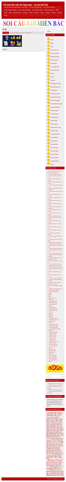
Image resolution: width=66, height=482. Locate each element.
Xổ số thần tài (53, 90)
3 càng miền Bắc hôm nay (54, 414)
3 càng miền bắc (54, 413)
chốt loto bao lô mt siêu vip (55, 243)
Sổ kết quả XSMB (54, 53)
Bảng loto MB (52, 349)
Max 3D (52, 73)
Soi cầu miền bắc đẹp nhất (35, 7)
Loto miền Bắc (53, 140)
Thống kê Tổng (54, 130)
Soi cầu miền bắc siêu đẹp (49, 7)
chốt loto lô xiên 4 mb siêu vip (55, 383)
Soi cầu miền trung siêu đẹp (10, 10)
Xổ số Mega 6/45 (53, 308)
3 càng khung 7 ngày (53, 412)
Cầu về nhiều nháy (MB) (56, 103)
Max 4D (52, 77)
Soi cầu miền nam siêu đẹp (24, 10)
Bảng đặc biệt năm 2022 (55, 433)
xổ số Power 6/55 (54, 70)
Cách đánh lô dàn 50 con (54, 436)
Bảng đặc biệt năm (55, 432)
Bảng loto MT (52, 352)
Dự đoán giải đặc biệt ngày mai (54, 457)
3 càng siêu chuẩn (53, 416)
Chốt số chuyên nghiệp (37, 10)
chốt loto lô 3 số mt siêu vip (55, 253)
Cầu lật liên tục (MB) (55, 97)
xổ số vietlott (53, 63)
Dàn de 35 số (55, 446)
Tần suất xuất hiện (54, 134)
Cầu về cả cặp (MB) (55, 100)
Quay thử (59, 12)
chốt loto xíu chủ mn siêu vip (55, 288)
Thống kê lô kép (54, 117)
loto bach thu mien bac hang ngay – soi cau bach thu (25, 4)
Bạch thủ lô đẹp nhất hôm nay (55, 429)
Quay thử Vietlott (54, 161)
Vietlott (31, 12)
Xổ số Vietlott (52, 307)
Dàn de (48, 443)
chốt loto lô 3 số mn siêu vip (55, 278)
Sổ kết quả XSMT (54, 60)
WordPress (54, 478)
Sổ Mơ (5, 15)
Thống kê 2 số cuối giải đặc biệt (54, 470)
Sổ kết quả (25, 12)
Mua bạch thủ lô (54, 465)
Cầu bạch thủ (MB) (55, 93)
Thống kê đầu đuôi (55, 107)
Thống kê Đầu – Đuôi (55, 127)
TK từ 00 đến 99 (54, 137)
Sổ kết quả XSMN (54, 56)
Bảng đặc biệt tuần (52, 435)
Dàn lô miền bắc (52, 453)
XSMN (5, 12)
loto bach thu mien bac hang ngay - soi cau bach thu (20, 32)
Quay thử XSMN (54, 154)
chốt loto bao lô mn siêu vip (55, 267)
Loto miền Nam (54, 144)
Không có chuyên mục (54, 461)
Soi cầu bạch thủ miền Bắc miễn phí (53, 467)
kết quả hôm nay (54, 50)
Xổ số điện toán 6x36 (55, 83)
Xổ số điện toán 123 (55, 87)
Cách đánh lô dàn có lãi (54, 438)
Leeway (61, 478)
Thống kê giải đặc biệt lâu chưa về (55, 474)
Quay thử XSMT (54, 157)
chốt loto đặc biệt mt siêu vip (56, 248)
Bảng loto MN (52, 350)
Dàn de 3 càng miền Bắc (56, 442)
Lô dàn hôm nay (55, 462)
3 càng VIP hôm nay (54, 418)
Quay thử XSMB (54, 151)
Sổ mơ (51, 164)
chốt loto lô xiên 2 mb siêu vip (55, 385)
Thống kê (48, 12)
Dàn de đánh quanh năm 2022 (53, 449)
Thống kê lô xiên (54, 114)
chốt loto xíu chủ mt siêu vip (55, 264)
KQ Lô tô (54, 12)
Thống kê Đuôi (54, 124)
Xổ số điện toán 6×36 (54, 319)
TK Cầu (42, 12)
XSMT (10, 12)
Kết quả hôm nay (17, 12)
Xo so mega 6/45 (54, 66)
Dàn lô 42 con (56, 452)
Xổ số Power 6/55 (53, 310)
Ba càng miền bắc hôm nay (54, 422)
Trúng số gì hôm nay (49, 10)
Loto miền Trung (54, 147)
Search (48, 31)
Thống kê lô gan (54, 110)
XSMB (56, 10)
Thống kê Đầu (53, 120)
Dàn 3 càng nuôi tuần (55, 441)
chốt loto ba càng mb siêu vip (55, 389)
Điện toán (36, 12)
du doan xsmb (49, 439)
